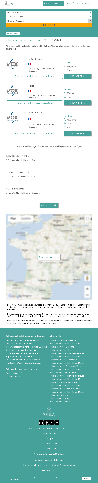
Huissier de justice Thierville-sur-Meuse (67, 344)
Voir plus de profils (49, 205)
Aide (68, 3)
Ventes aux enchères (33, 40)
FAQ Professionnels (49, 444)
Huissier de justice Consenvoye (63, 360)
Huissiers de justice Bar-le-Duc (63, 340)
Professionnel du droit (53, 3)
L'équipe (49, 438)
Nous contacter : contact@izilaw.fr (49, 454)
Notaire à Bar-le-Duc (15, 376)
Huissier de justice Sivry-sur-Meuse (65, 389)
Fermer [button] (86, 478)
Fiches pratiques (49, 433)
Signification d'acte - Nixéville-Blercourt (23, 363)
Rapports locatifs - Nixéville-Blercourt (22, 356)
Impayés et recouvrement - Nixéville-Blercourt (26, 347)
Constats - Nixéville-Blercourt (19, 344)
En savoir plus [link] (15, 479)
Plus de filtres (12, 34)
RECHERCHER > (49, 25)
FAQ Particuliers (49, 449)
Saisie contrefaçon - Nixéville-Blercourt (23, 360)
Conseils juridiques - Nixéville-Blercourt (23, 340)
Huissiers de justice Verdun (61, 395)
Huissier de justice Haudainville (63, 373)
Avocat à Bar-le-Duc (15, 373)
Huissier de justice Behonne (62, 347)
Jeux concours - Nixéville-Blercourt (21, 350)
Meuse (47, 40)
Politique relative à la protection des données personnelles (49, 465)
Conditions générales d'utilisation (49, 460)
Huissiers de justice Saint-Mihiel (63, 382)
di (7, 19)
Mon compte (87, 3)
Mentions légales (49, 470)
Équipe (76, 3)
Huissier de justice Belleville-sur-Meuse (67, 353)
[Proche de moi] (90, 21)
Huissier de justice (14, 40)
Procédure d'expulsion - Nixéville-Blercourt (24, 353)
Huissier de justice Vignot (61, 398)
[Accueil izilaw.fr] (7, 7)
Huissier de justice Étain (60, 402)
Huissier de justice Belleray (61, 350)
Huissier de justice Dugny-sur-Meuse (66, 366)
